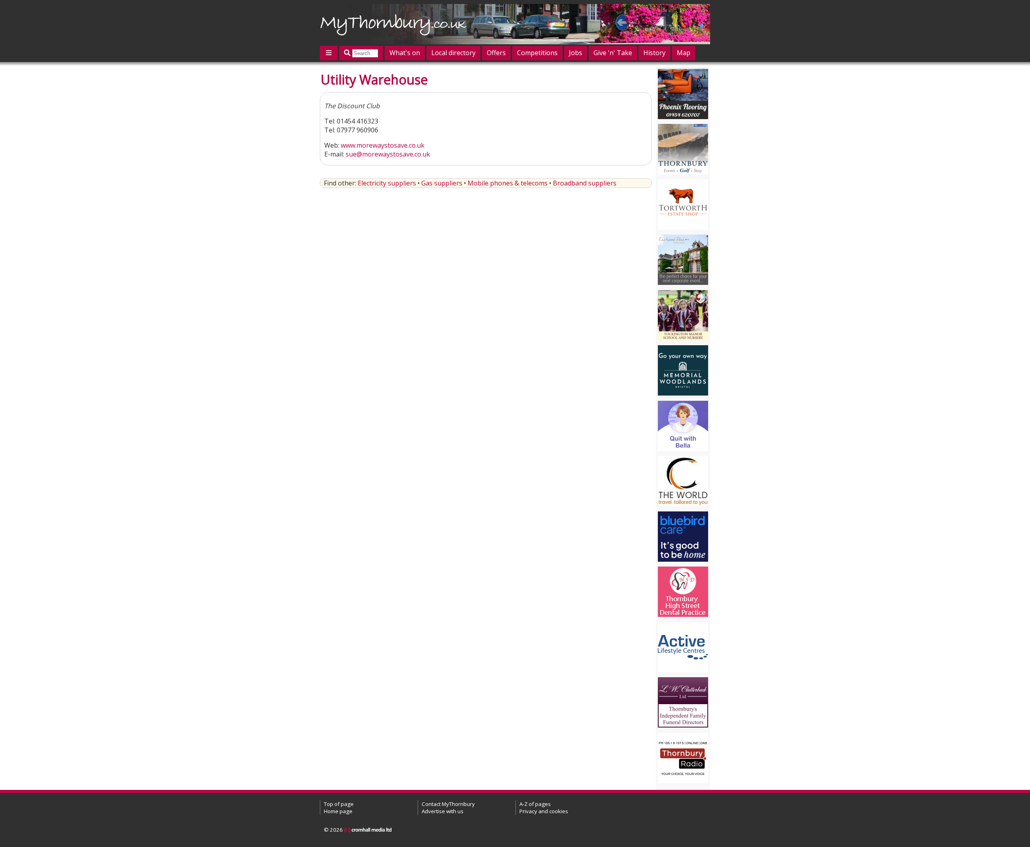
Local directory (453, 52)
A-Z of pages (535, 804)
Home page (338, 811)
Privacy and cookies (543, 811)
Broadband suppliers (584, 183)
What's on (404, 52)
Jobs (575, 52)
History (654, 52)
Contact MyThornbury (448, 804)
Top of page (339, 804)
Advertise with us (443, 811)
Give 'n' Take (612, 52)
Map (683, 52)
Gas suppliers (441, 183)
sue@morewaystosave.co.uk (388, 154)
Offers (496, 52)
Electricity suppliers (387, 183)
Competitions (537, 52)
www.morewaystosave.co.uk (382, 145)
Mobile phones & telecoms (508, 183)
